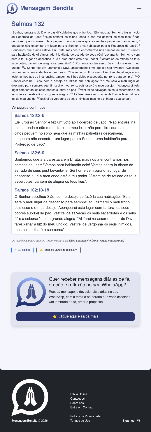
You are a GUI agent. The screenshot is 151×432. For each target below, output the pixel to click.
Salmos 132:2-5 (29, 116)
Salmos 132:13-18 (32, 190)
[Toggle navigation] (139, 8)
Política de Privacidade (85, 416)
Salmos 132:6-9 (29, 153)
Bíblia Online (78, 394)
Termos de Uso (80, 420)
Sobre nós (77, 403)
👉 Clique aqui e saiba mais (75, 316)
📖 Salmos (23, 250)
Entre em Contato (81, 407)
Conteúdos (77, 398)
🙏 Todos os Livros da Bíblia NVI (59, 250)
